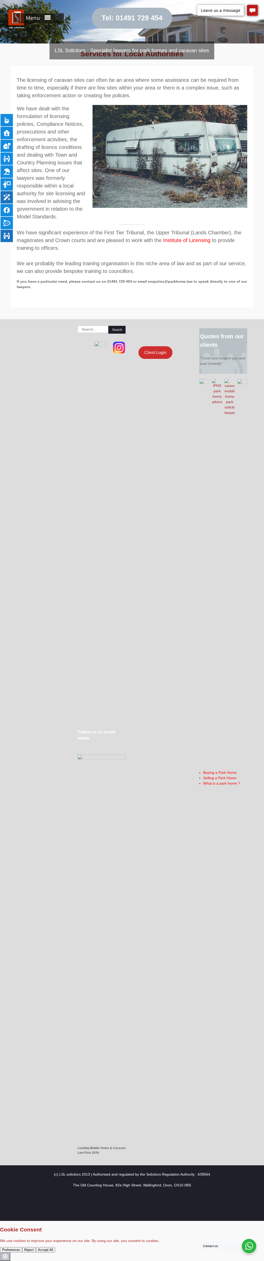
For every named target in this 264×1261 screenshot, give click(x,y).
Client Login (155, 352)
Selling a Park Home (219, 778)
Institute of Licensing (186, 240)
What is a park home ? (221, 783)
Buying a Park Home (220, 772)
